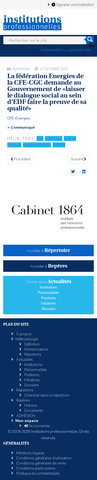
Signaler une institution (74, 4)
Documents (33, 410)
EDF (40, 138)
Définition (31, 344)
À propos (23, 334)
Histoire (30, 405)
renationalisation (37, 144)
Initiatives (48, 303)
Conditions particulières (35, 468)
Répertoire (32, 354)
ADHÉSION (25, 415)
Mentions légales (29, 453)
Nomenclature (35, 349)
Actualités (24, 359)
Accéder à (48, 250)
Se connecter (39, 425)
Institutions (48, 287)
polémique (53, 138)
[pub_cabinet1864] (48, 214)
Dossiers (49, 309)
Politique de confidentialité (37, 473)
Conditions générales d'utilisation (43, 458)
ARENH (59, 144)
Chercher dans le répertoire (46, 395)
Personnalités (48, 293)
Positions (21, 69)
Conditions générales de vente (40, 463)
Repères (22, 400)
